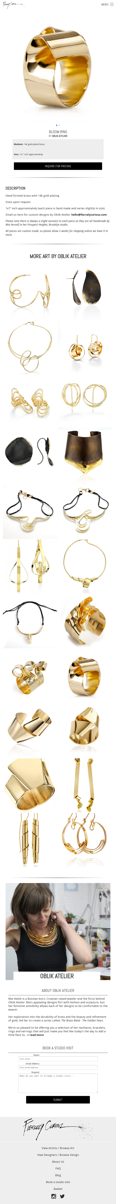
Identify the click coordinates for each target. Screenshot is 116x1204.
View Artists (49, 1148)
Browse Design (69, 1155)
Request (35, 1072)
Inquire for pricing (58, 166)
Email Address (32, 1063)
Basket (58, 1189)
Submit (58, 1100)
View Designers (47, 1155)
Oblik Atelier (59, 136)
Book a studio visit (58, 1182)
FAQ (58, 1168)
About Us (58, 1161)
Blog (58, 1175)
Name (36, 1055)
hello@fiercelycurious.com (89, 214)
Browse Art (67, 1148)
